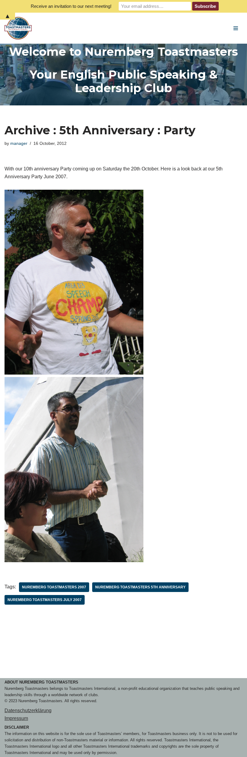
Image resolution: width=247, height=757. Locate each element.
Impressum (16, 718)
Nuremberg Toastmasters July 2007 (45, 600)
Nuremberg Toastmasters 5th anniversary (140, 587)
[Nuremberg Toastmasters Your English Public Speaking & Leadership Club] (20, 28)
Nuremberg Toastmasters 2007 (54, 587)
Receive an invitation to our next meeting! (71, 6)
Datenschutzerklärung (28, 710)
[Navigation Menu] (235, 28)
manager (18, 143)
